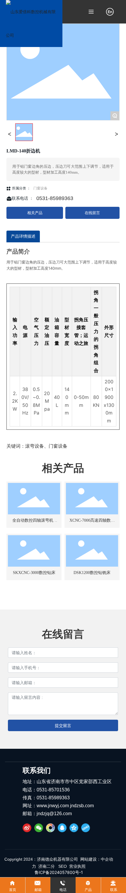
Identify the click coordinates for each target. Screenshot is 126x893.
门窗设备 (40, 188)
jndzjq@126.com (54, 813)
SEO (62, 866)
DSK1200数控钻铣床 (92, 572)
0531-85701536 (53, 789)
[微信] (38, 827)
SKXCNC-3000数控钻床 (34, 572)
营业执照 (77, 866)
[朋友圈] (50, 827)
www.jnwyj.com (53, 805)
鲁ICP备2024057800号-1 (59, 872)
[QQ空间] (73, 827)
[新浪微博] (27, 827)
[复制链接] (85, 827)
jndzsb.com (81, 805)
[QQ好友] (62, 827)
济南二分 (47, 866)
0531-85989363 (54, 198)
